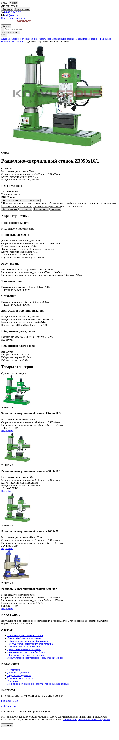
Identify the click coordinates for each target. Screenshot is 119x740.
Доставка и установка (19, 672)
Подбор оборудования (19, 675)
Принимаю (7, 725)
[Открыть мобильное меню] (5, 35)
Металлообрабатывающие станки (57, 38)
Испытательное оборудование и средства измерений (35, 657)
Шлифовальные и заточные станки (25, 655)
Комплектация (41, 209)
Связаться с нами (10, 32)
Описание (55, 209)
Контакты (20, 18)
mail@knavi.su (11, 15)
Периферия (25, 209)
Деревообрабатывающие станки (24, 649)
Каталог (6, 26)
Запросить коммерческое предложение (20, 200)
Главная (5, 38)
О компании (8, 18)
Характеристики (9, 209)
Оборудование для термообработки (26, 652)
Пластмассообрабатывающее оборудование (30, 643)
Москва (13, 3)
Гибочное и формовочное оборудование (28, 641)
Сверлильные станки (87, 38)
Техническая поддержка (20, 678)
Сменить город (22, 9)
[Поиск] (2, 29)
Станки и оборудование (24, 38)
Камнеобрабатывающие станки (24, 646)
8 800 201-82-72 (12, 12)
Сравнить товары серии (13, 373)
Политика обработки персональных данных (86, 719)
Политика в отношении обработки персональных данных (38, 683)
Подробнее (7, 430)
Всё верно (7, 9)
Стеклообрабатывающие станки (24, 638)
